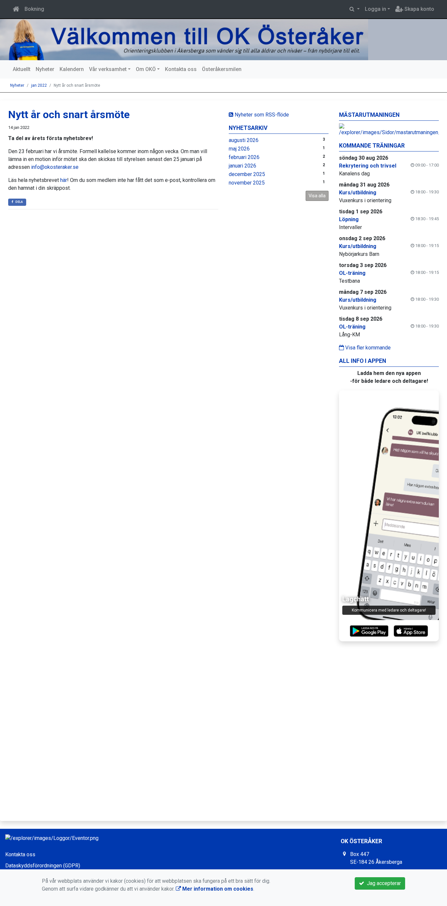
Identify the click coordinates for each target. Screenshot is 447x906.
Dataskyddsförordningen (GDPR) (42, 865)
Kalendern (72, 69)
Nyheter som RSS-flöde (261, 115)
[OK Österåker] (186, 39)
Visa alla (317, 195)
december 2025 (247, 174)
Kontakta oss (181, 69)
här (63, 180)
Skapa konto (418, 9)
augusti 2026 (244, 140)
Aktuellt (21, 69)
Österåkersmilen (221, 69)
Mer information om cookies (217, 889)
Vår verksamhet (108, 69)
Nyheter (45, 69)
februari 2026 (244, 157)
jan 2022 (39, 85)
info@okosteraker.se (55, 167)
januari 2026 (242, 166)
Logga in (375, 9)
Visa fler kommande (367, 348)
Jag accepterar (382, 883)
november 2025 (247, 183)
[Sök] (354, 9)
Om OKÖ (146, 69)
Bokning (34, 9)
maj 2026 (239, 149)
